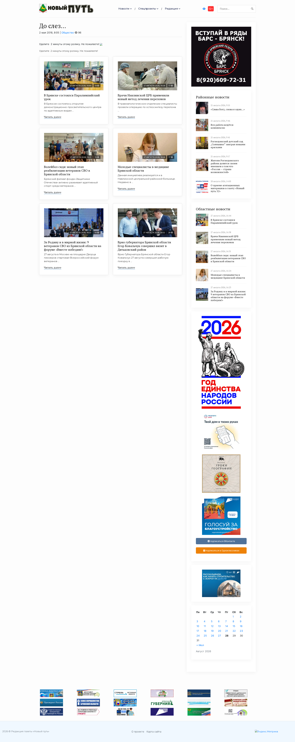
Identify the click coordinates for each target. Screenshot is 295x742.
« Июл (200, 645)
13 (219, 626)
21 (226, 630)
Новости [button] (123, 8)
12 (212, 626)
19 (212, 630)
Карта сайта (154, 731)
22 (234, 630)
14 (226, 626)
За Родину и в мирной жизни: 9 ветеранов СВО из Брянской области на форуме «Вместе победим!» (72, 246)
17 (198, 630)
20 (219, 630)
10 (198, 626)
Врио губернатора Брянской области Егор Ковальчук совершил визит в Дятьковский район (144, 246)
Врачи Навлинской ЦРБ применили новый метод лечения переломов (143, 97)
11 (205, 626)
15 (234, 626)
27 (219, 635)
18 (205, 630)
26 (212, 635)
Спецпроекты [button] (147, 8)
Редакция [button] (171, 8)
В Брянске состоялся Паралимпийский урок (72, 97)
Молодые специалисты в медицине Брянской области (143, 169)
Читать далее (52, 117)
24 (198, 635)
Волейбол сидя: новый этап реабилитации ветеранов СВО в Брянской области (67, 170)
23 (241, 630)
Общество (67, 32)
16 (241, 626)
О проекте (138, 731)
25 (205, 635)
